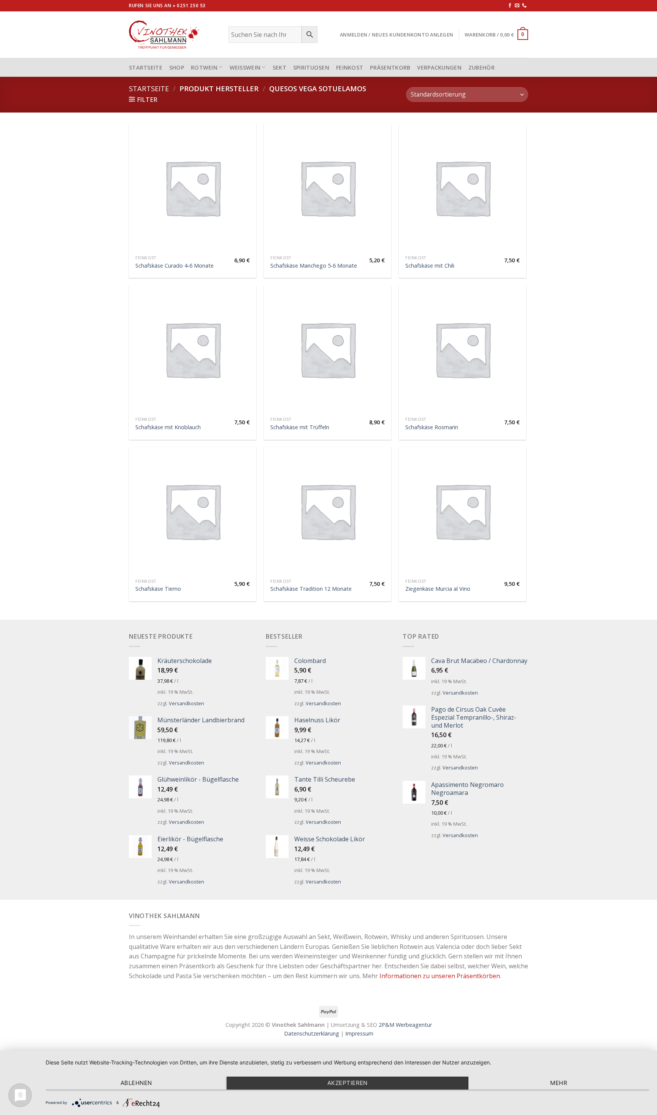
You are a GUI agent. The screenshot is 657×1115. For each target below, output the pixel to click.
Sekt (279, 67)
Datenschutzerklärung (311, 1033)
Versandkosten (186, 703)
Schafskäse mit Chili (429, 265)
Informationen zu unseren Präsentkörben (439, 976)
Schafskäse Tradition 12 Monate (311, 588)
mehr (558, 1082)
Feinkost (349, 67)
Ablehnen (136, 1082)
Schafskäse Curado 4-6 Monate (174, 265)
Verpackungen (439, 67)
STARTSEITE (145, 67)
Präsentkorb (390, 67)
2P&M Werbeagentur (405, 1024)
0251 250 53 (191, 5)
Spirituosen (311, 67)
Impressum (359, 1033)
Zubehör (481, 67)
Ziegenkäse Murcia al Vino (437, 588)
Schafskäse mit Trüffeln (299, 427)
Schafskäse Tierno (158, 588)
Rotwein (204, 67)
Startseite (149, 88)
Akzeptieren (347, 1082)
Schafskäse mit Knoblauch (168, 427)
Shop (176, 67)
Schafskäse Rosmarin (431, 427)
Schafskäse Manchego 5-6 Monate (313, 265)
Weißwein (245, 67)
